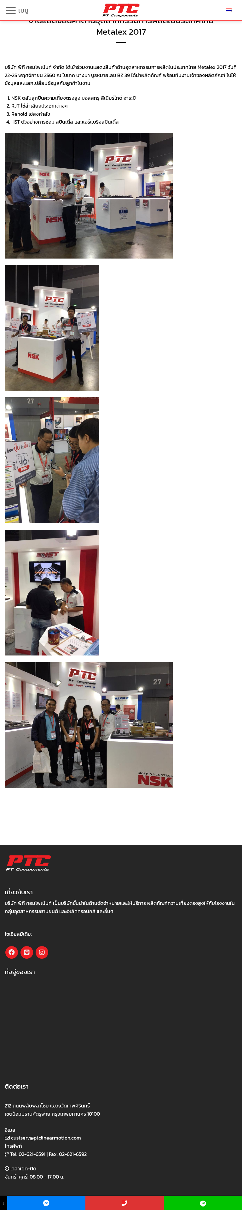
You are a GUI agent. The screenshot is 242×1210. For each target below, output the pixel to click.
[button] (17, 10)
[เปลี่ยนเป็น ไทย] (229, 10)
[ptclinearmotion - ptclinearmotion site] (121, 10)
